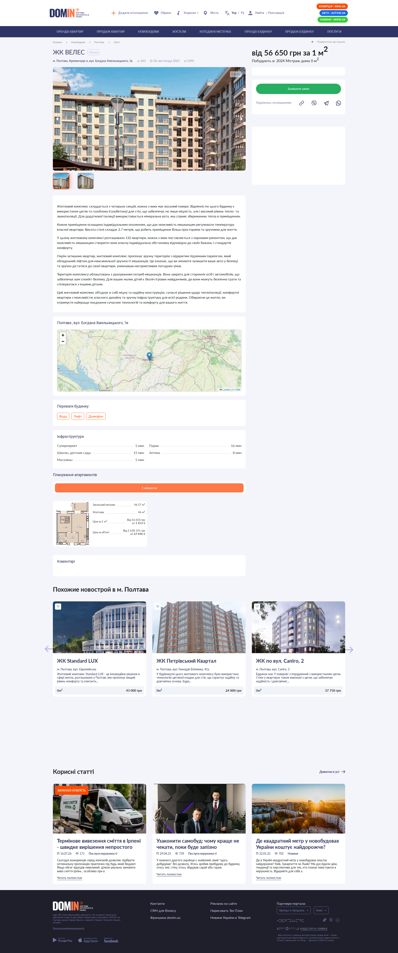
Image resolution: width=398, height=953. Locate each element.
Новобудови (148, 31)
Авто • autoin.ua (333, 13)
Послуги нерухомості (103, 853)
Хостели (179, 31)
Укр (234, 12)
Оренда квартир (70, 31)
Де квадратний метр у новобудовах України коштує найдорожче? (297, 844)
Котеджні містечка (215, 31)
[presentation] (77, 119)
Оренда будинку (258, 31)
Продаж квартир (111, 31)
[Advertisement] (298, 156)
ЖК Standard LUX (77, 661)
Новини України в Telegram (230, 917)
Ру (242, 12)
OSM (237, 389)
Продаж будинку (299, 31)
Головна (57, 42)
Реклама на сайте (223, 903)
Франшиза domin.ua (165, 917)
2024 (117, 42)
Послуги (334, 31)
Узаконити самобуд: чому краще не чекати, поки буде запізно (198, 844)
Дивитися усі (329, 771)
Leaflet (226, 389)
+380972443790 (290, 920)
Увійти (259, 12)
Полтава (99, 42)
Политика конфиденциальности (68, 928)
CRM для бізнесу (163, 910)
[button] (149, 356)
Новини (293, 853)
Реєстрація (276, 12)
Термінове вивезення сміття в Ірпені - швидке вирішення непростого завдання (99, 844)
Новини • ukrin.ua (332, 19)
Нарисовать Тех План (226, 910)
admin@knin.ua (302, 928)
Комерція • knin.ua (332, 6)
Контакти (157, 903)
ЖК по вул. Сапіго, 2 (280, 661)
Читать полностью (69, 877)
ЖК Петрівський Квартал (186, 661)
